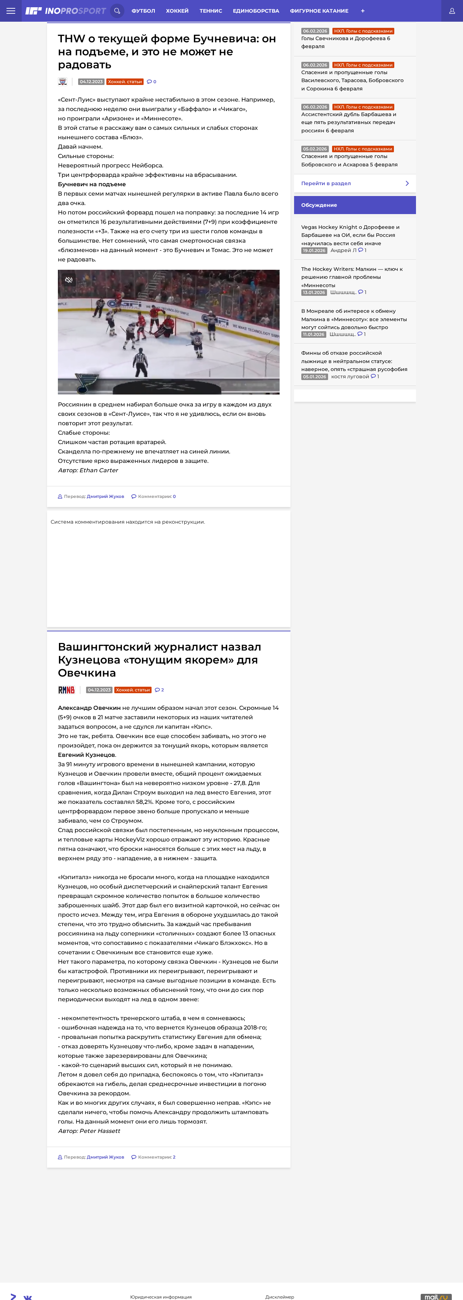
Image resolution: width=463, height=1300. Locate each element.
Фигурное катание (319, 11)
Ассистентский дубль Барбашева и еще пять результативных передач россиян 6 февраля (348, 122)
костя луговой (351, 376)
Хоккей (177, 11)
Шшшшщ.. (344, 292)
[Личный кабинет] (452, 11)
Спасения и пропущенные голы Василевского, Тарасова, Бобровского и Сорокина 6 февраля (352, 80)
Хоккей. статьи (125, 81)
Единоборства (256, 11)
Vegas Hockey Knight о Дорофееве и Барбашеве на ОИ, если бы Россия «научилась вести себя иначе (350, 235)
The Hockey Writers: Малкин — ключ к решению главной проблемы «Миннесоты (352, 277)
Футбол (143, 11)
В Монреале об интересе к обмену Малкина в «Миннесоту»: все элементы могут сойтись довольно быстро (354, 319)
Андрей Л (344, 250)
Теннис (211, 11)
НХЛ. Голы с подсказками (363, 31)
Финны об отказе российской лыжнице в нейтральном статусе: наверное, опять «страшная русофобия (354, 361)
